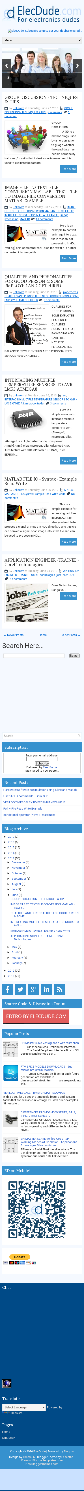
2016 (11, 842)
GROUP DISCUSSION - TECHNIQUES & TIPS (41, 99)
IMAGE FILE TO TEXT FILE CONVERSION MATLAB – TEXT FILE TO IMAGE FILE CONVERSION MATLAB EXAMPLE (40, 194)
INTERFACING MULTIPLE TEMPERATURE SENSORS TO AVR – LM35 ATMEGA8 (40, 384)
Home (43, 635)
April (15, 952)
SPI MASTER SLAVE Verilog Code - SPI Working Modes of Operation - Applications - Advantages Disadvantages (50, 1142)
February (18, 957)
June (15, 895)
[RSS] (60, 995)
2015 (11, 847)
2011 (11, 976)
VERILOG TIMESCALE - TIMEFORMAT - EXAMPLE (34, 802)
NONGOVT (69, 575)
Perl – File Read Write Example (22, 808)
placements (54, 112)
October (17, 873)
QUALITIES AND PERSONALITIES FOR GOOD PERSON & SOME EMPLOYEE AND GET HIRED (38, 281)
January (17, 963)
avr (64, 395)
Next (77, 66)
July (14, 889)
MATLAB (25, 219)
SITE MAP (8, 1437)
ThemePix (29, 1457)
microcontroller (34, 403)
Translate (16, 1413)
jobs (59, 575)
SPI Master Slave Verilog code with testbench (50, 1043)
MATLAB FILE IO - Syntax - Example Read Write (40, 481)
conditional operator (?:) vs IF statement (29, 814)
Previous (6, 66)
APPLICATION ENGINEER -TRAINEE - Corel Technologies (41, 562)
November (19, 867)
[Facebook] (8, 995)
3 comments (52, 300)
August (17, 884)
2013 (11, 858)
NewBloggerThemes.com (42, 1464)
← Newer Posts (14, 635)
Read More (69, 169)
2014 (11, 853)
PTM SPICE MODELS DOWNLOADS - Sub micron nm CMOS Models (47, 1068)
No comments (18, 579)
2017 (11, 836)
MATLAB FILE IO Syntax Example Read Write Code (34, 494)
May (15, 947)
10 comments (44, 219)
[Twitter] (21, 995)
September (19, 878)
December (19, 862)
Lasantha (67, 1457)
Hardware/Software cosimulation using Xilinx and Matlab (40, 789)
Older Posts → (71, 635)
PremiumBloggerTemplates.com (42, 1460)
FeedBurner (50, 767)
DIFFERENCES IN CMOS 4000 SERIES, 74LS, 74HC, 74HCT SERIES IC (48, 1114)
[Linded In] (47, 995)
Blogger (69, 1451)
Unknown (18, 108)
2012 (11, 970)
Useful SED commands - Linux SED (25, 796)
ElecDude (39, 1451)
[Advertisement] (43, 666)
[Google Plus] (34, 995)
